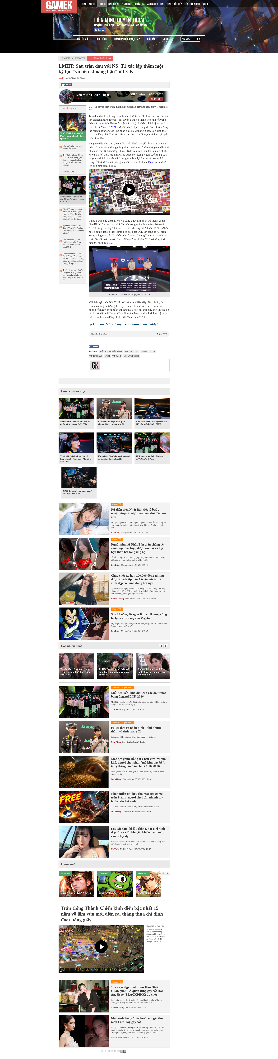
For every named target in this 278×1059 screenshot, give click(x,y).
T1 (142, 116)
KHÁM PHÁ (139, 3)
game (152, 351)
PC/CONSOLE (127, 3)
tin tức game (95, 356)
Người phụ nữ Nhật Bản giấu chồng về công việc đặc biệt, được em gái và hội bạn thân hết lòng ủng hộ (137, 548)
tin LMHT (129, 351)
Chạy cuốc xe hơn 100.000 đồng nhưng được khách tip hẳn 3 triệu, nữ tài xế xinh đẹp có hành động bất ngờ (137, 579)
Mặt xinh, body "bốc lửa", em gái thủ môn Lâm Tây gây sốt (137, 1020)
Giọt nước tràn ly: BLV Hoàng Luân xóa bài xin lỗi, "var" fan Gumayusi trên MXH (72, 243)
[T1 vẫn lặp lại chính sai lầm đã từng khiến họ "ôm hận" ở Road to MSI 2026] (76, 443)
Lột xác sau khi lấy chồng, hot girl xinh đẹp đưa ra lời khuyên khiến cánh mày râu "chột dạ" (138, 832)
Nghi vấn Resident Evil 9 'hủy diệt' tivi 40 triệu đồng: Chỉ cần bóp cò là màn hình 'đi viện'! (73, 229)
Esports (80, 58)
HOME (84, 3)
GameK (66, 58)
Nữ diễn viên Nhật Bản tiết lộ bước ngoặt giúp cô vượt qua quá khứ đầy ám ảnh (138, 513)
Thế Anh (115, 849)
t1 (137, 351)
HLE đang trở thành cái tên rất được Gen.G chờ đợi (150, 457)
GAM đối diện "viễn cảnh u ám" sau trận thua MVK (77, 492)
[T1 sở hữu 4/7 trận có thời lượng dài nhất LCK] (129, 269)
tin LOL (144, 351)
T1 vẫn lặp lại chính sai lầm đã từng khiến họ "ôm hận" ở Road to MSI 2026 (75, 459)
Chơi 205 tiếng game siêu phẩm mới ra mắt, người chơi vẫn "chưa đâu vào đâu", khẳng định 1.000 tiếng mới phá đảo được (72, 214)
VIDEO (205, 3)
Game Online (128, 779)
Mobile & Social (132, 598)
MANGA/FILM (152, 3)
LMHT (162, 3)
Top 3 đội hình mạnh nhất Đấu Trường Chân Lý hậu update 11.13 (71, 136)
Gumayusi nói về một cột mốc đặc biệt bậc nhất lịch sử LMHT (151, 422)
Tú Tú (114, 1037)
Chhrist (114, 1007)
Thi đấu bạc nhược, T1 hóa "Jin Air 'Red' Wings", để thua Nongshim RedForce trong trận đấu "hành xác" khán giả (73, 160)
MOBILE (92, 3)
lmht (107, 356)
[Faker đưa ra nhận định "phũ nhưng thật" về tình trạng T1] (114, 409)
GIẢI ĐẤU (151, 39)
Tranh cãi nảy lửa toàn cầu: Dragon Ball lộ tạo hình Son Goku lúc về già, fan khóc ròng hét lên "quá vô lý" (73, 275)
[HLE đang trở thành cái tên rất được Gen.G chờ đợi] (152, 443)
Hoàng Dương (117, 598)
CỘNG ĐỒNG (101, 39)
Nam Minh (116, 709)
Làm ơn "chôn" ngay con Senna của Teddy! (72, 147)
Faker (151, 162)
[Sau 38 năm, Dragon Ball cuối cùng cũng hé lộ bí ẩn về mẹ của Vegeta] (84, 624)
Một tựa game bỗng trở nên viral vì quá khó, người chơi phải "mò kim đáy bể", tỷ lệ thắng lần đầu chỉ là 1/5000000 (138, 762)
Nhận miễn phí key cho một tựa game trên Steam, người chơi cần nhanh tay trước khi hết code (137, 797)
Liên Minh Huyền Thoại (119, 19)
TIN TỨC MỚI (82, 39)
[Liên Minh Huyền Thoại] (72, 19)
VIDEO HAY (168, 39)
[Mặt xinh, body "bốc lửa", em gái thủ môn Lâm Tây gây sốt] (84, 1031)
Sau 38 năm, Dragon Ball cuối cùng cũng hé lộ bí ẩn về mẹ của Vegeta (139, 616)
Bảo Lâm (115, 532)
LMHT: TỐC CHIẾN (174, 3)
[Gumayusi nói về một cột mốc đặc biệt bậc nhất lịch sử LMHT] (152, 409)
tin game (116, 356)
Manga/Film (126, 532)
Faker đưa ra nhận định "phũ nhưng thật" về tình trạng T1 (111, 422)
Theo (129, 334)
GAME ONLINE (114, 3)
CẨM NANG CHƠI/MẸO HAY (127, 39)
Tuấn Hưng (116, 779)
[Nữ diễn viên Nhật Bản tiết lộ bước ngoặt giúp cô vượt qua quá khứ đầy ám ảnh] (84, 519)
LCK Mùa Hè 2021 (105, 127)
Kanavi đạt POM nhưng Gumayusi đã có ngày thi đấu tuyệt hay (114, 457)
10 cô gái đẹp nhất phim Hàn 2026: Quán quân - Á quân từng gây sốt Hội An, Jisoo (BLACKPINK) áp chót (137, 990)
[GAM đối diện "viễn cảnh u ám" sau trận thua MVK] (79, 478)
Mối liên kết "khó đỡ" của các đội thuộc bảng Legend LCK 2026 (72, 199)
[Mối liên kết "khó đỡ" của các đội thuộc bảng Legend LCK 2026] (72, 185)
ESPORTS (102, 3)
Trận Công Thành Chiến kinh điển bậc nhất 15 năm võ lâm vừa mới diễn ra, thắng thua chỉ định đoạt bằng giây (112, 913)
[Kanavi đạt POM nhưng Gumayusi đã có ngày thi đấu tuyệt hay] (114, 443)
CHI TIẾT (155, 99)
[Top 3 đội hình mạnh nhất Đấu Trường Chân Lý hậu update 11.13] (72, 122)
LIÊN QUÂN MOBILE (192, 3)
